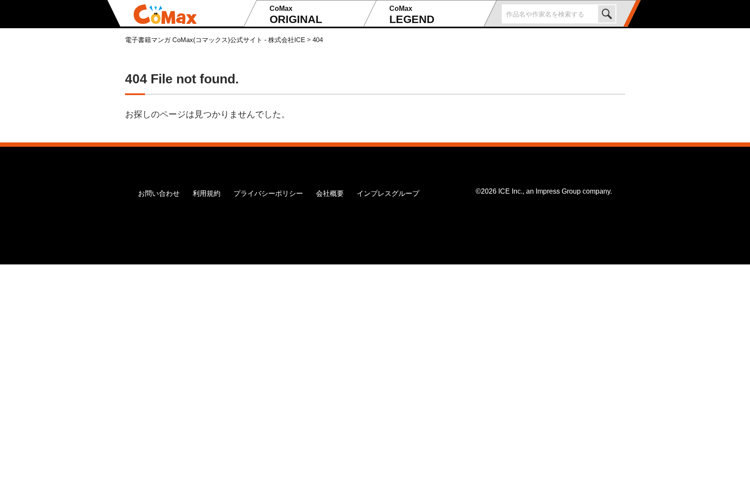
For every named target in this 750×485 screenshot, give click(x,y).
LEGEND (411, 15)
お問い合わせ (159, 193)
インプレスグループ (388, 193)
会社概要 (330, 193)
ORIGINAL (296, 15)
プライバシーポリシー (268, 193)
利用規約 (206, 193)
